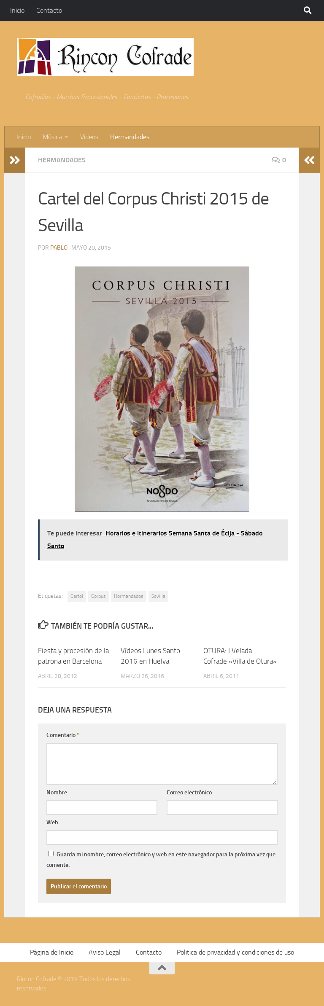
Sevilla (158, 596)
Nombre (56, 792)
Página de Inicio (51, 952)
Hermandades (129, 137)
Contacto (49, 10)
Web (52, 822)
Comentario (62, 735)
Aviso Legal (105, 952)
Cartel (76, 596)
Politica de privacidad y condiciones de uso (235, 952)
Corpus (98, 596)
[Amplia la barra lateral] (14, 160)
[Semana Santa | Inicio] (105, 57)
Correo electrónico (189, 792)
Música (52, 137)
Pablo (59, 247)
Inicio (17, 10)
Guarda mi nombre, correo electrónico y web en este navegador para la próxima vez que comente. (160, 860)
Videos (89, 137)
